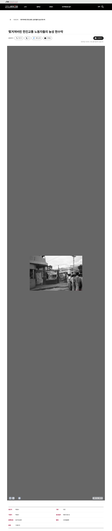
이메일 (49, 38)
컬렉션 (38, 7)
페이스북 (38, 38)
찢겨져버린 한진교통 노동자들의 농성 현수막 (32, 19)
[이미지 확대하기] (10, 498)
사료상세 (15, 19)
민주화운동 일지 (66, 7)
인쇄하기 (99, 38)
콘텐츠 (51, 7)
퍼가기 (20, 38)
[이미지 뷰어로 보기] (19, 498)
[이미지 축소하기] (13, 498)
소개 (25, 7)
